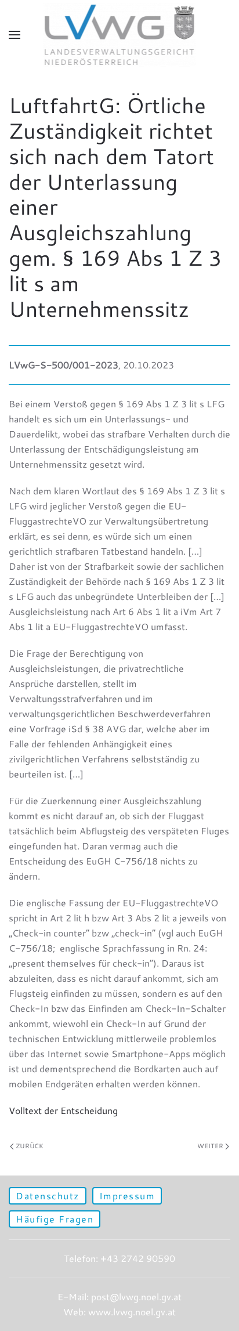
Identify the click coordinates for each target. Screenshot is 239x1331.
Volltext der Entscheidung (63, 1110)
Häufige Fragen (54, 1218)
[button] (14, 35)
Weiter (210, 1146)
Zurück (30, 1146)
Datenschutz (47, 1195)
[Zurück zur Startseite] (120, 35)
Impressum (127, 1195)
